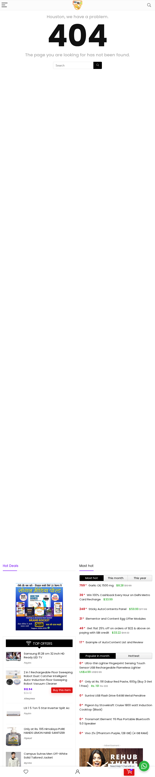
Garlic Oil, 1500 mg (101, 585)
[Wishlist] (26, 771)
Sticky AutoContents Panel (107, 609)
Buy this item (62, 690)
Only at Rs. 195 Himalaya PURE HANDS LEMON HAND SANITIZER (44, 731)
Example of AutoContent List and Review (114, 642)
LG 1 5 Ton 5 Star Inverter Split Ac (47, 708)
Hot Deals (10, 566)
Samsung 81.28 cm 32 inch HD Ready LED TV (44, 655)
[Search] (149, 5)
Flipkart (28, 738)
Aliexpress (29, 698)
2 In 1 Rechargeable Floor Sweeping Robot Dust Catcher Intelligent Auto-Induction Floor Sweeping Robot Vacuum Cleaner (48, 678)
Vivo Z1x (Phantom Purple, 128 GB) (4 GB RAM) (116, 733)
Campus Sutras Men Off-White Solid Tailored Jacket (45, 755)
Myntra (28, 763)
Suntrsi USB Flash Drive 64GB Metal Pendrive (115, 695)
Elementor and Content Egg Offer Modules (116, 619)
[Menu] (4, 5)
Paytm (27, 662)
